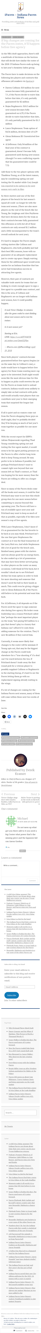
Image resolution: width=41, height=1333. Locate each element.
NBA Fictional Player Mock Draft (21, 1028)
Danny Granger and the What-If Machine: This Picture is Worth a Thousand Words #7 (21, 1034)
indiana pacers (10, 741)
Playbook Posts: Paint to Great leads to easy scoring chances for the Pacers (21, 946)
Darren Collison (30, 737)
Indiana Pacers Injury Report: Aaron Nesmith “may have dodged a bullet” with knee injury (22, 1259)
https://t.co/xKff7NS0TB (20, 337)
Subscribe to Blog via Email (14, 964)
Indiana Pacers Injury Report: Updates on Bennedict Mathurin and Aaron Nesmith (22, 1245)
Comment (32, 881)
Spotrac (29, 81)
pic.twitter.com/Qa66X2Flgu (16, 340)
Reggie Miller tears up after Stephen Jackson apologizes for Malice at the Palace (22, 1071)
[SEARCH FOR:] (20, 1112)
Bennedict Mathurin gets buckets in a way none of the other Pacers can (21, 951)
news (6, 734)
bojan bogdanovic (11, 737)
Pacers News (9, 744)
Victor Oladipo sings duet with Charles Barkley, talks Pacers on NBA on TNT (10, 798)
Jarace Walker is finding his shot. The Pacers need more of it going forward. (21, 935)
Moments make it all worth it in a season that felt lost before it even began (20, 929)
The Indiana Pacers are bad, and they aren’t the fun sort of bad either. (21, 1267)
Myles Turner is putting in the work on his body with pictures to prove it (30, 798)
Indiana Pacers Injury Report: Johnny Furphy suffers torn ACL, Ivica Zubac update (21, 914)
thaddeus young (25, 744)
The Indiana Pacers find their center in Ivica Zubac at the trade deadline (21, 923)
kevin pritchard (27, 741)
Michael (22, 818)
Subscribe (11, 995)
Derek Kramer (18, 37)
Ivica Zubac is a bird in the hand (18, 919)
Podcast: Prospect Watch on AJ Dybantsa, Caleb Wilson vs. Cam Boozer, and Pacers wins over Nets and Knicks (21, 906)
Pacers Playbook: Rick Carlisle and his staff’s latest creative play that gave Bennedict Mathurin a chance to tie (21, 940)
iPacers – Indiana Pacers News (20, 16)
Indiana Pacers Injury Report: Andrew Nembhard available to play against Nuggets (22, 1299)
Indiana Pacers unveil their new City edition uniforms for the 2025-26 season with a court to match (22, 1276)
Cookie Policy (11, 1324)
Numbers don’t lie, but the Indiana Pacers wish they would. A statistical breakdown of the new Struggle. (22, 1228)
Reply (22, 851)
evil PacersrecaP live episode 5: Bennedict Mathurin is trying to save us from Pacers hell (22, 1236)
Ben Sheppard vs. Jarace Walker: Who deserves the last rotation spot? (21, 1056)
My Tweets (8, 1126)
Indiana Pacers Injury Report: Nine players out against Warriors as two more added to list (22, 1290)
